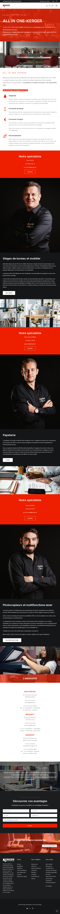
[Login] (46, 5)
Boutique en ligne (45, 1)
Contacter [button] (30, 171)
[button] (53, 1)
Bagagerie (20, 866)
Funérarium (49, 880)
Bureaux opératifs (36, 868)
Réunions (33, 872)
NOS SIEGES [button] (9, 293)
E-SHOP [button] (8, 460)
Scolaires (33, 874)
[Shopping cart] (51, 5)
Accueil (19, 864)
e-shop (48, 448)
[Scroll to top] (57, 911)
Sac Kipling (49, 886)
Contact (19, 874)
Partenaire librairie (50, 882)
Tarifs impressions (21, 870)
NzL (40, 904)
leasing (14, 616)
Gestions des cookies (51, 870)
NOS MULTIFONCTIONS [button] (12, 640)
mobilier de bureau (27, 264)
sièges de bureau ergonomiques (42, 264)
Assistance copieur (22, 876)
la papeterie (26, 82)
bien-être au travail (10, 279)
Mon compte (49, 864)
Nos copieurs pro (21, 872)
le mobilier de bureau (38, 82)
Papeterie (19, 868)
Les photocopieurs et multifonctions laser (14, 610)
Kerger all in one (34, 1)
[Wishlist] (48, 5)
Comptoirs (34, 870)
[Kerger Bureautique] (6, 6)
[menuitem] (34, 1)
